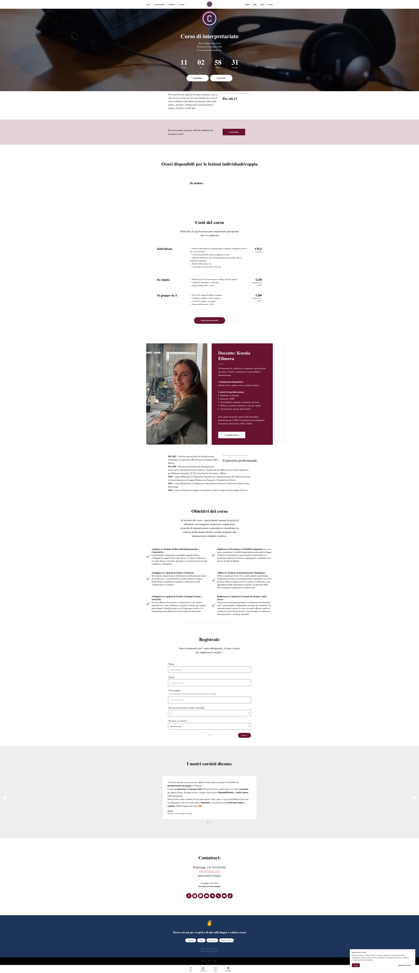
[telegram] (212, 895)
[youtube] (224, 895)
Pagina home (190, 940)
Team (262, 4)
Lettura (182, 4)
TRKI (247, 4)
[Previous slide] (5, 797)
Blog (255, 4)
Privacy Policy (212, 940)
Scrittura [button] (171, 4)
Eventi (270, 4)
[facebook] (188, 895)
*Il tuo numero (174, 690)
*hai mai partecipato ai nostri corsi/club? (186, 707)
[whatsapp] (200, 895)
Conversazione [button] (159, 4)
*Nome (171, 664)
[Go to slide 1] (207, 822)
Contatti (201, 940)
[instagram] (194, 895)
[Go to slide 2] (209, 822)
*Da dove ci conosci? (177, 720)
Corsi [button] (148, 4)
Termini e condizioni (226, 940)
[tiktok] (230, 895)
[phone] (218, 895)
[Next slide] (414, 797)
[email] (206, 895)
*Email (171, 677)
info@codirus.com (209, 871)
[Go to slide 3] (211, 822)
